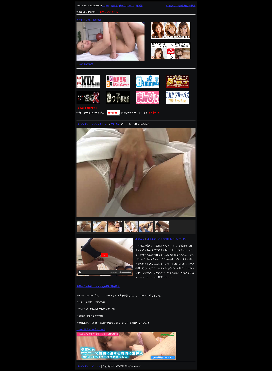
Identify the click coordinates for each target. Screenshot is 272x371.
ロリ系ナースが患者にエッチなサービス (167, 239)
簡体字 (122, 5)
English (105, 5)
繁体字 (114, 5)
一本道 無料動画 (84, 64)
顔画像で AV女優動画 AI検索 (181, 5)
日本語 (139, 5)
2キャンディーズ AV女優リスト (92, 124)
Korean (131, 5)
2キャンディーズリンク (88, 366)
